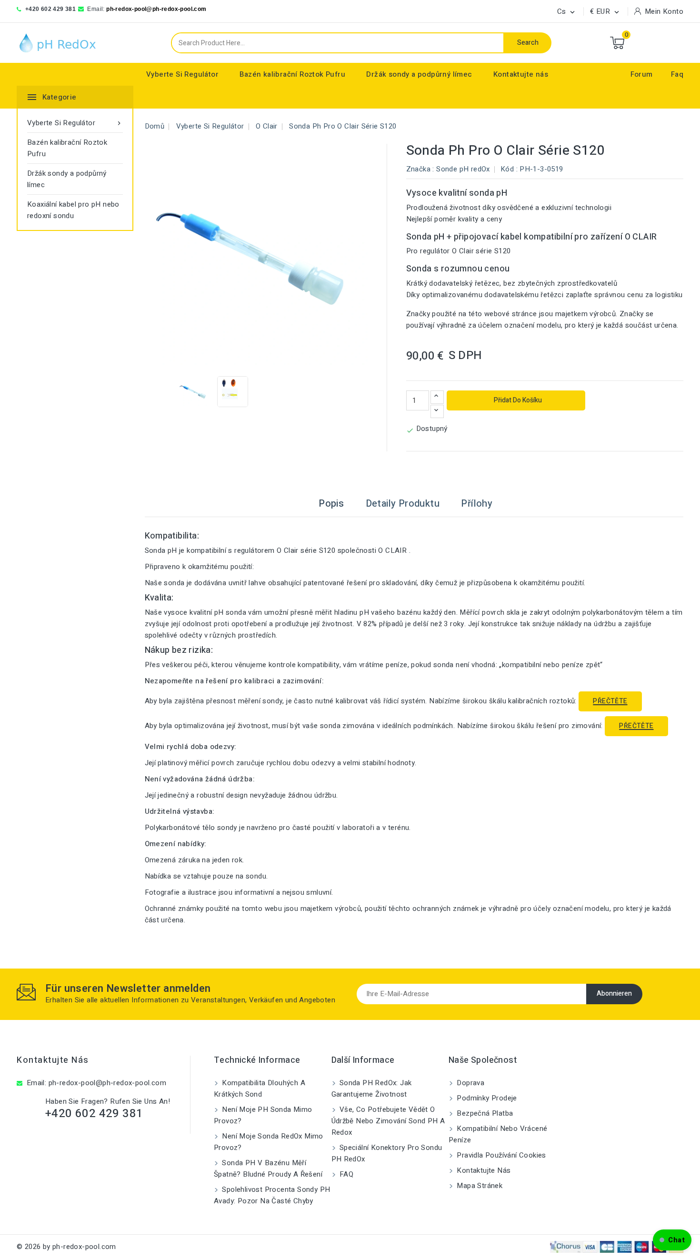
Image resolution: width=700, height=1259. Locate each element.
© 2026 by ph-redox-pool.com (66, 1246)
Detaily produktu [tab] (403, 503)
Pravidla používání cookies (500, 1155)
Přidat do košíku (517, 400)
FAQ (346, 1174)
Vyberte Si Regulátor (182, 74)
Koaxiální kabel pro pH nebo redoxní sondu (73, 210)
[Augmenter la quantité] (437, 397)
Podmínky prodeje (486, 1098)
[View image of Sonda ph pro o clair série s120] (193, 391)
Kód (507, 169)
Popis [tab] (331, 503)
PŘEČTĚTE (610, 701)
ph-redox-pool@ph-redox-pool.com (156, 9)
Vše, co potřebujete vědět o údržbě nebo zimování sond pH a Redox (388, 1121)
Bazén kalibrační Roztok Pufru (292, 74)
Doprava (469, 1083)
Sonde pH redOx (463, 169)
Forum (641, 74)
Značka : (420, 169)
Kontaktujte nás (520, 74)
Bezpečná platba (484, 1113)
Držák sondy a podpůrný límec (419, 74)
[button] (672, 1239)
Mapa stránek (478, 1185)
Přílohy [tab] (476, 503)
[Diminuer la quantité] (437, 411)
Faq (677, 74)
